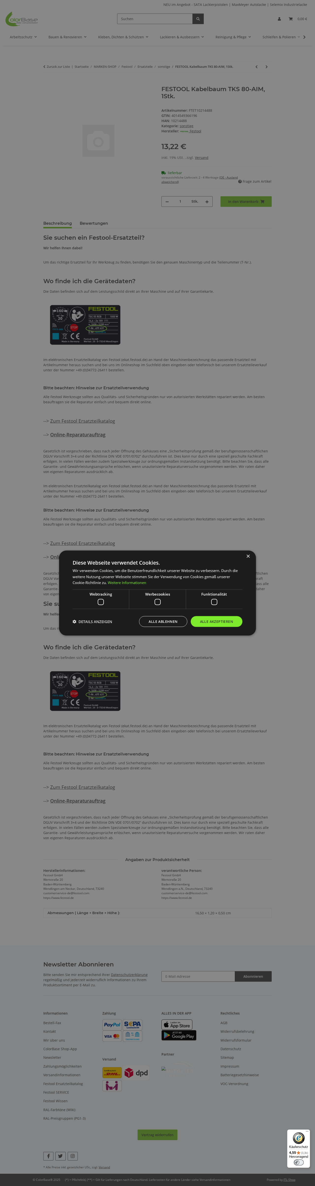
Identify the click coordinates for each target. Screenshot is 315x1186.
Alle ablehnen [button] (163, 621)
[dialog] (157, 593)
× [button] (248, 556)
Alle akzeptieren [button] (216, 621)
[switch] (299, 1162)
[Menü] (307, 1132)
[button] (92, 621)
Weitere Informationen (127, 582)
